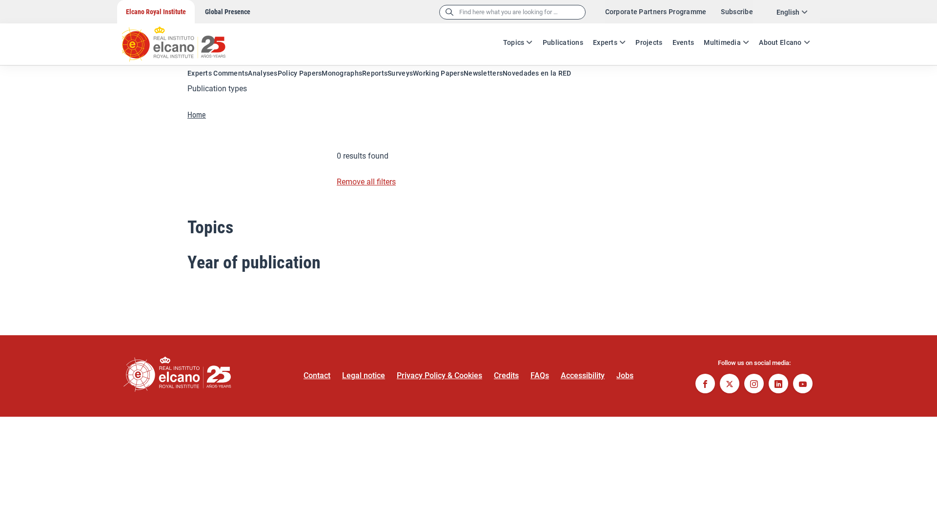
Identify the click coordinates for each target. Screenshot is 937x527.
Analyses (262, 73)
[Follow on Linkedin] (778, 384)
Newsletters (483, 73)
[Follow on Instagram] (754, 384)
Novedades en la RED (537, 73)
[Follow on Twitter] (729, 384)
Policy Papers (300, 73)
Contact (317, 375)
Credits (506, 375)
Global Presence (227, 12)
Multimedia (722, 42)
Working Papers (438, 73)
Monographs (342, 73)
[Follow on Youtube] (803, 384)
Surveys (400, 73)
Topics (514, 42)
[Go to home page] (183, 39)
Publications (563, 42)
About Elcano (780, 42)
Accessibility (583, 375)
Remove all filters (366, 181)
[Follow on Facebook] (705, 384)
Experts (605, 42)
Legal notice (363, 375)
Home (196, 115)
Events (683, 42)
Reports (374, 73)
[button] (468, 89)
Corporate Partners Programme (656, 12)
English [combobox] (787, 12)
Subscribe (737, 12)
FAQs (539, 375)
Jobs (624, 375)
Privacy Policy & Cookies (439, 375)
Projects (648, 42)
